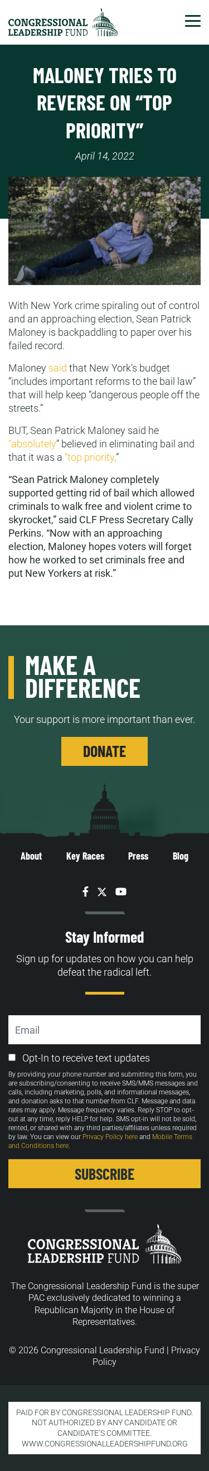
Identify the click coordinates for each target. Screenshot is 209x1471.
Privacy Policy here (110, 1137)
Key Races (85, 856)
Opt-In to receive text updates (86, 1058)
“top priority (89, 457)
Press (138, 856)
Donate (104, 750)
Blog (180, 856)
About (31, 856)
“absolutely (32, 444)
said (57, 368)
